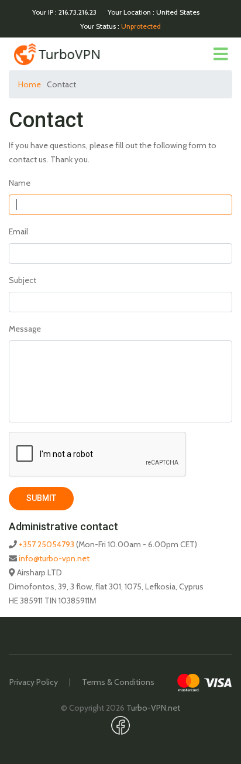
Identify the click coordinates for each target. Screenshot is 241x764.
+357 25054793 (46, 544)
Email (18, 231)
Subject (22, 280)
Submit (41, 498)
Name (19, 183)
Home (29, 84)
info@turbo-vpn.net (54, 558)
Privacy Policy (33, 682)
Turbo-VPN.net (153, 707)
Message (25, 328)
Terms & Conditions (118, 682)
